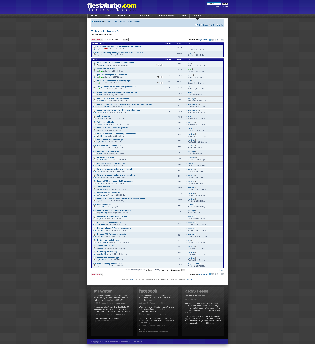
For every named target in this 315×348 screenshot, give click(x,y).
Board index (98, 21)
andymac (102, 55)
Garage (205, 25)
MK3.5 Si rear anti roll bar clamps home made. (116, 133)
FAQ (198, 25)
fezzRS (101, 95)
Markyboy (102, 195)
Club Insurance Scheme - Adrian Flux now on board (119, 46)
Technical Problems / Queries (130, 21)
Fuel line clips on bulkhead (108, 151)
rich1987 (102, 207)
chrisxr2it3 (102, 254)
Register (213, 25)
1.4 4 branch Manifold (106, 122)
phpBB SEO (189, 279)
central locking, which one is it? (110, 263)
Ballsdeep (102, 201)
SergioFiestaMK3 (193, 264)
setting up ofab (103, 116)
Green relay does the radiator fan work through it (118, 92)
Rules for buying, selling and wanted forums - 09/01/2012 (121, 52)
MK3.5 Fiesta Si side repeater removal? (113, 98)
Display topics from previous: (135, 270)
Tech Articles (144, 16)
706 (222, 40)
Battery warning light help (108, 240)
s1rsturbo (102, 118)
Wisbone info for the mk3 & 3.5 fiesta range (115, 62)
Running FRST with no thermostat (111, 234)
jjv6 (100, 218)
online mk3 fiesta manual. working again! (114, 80)
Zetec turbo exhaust (105, 245)
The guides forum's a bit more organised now (116, 86)
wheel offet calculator (106, 68)
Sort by (157, 270)
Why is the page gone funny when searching (116, 169)
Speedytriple (104, 124)
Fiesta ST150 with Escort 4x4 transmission (115, 181)
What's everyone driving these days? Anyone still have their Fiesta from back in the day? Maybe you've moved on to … (156, 309)
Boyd (101, 165)
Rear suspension (104, 204)
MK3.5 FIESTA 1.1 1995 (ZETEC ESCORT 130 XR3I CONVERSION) (124, 104)
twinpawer (102, 266)
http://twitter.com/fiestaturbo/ (105, 320)
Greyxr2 (101, 248)
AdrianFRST (103, 49)
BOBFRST (191, 187)
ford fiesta (102, 112)
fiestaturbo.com (112, 7)
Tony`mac (102, 189)
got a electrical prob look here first (112, 74)
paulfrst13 (103, 65)
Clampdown (103, 159)
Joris (189, 63)
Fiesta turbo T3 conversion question (112, 127)
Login (221, 25)
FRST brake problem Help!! (108, 192)
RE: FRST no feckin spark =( (109, 222)
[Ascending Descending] (178, 270)
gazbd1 (101, 130)
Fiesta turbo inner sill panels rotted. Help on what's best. (121, 198)
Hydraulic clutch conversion (109, 145)
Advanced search (221, 6)
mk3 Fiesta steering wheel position (112, 216)
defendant (102, 148)
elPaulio (190, 163)
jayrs (189, 47)
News (107, 16)
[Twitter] (112, 291)
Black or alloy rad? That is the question (114, 228)
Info (184, 16)
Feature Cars (124, 16)
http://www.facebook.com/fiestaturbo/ (153, 331)
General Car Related (111, 21)
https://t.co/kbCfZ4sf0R (114, 300)
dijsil (189, 81)
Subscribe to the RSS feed (195, 295)
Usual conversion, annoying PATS (111, 163)
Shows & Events (166, 16)
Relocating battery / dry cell (109, 251)
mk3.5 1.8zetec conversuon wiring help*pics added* (119, 110)
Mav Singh (102, 100)
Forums (197, 16)
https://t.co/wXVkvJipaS (113, 307)
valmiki (190, 75)
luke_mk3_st (103, 242)
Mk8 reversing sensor (106, 157)
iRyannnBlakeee (104, 106)
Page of (203, 39)
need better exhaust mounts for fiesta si (114, 210)
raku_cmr (102, 183)
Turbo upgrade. (103, 186)
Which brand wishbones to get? (110, 139)
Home (94, 16)
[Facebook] (157, 291)
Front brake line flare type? (108, 257)
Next (220, 270)
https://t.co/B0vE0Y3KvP (120, 311)
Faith (189, 87)
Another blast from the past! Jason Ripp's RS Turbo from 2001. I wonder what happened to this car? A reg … (156, 320)
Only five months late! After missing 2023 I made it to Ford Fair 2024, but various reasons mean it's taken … (157, 297)
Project (101, 89)
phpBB (131, 279)
